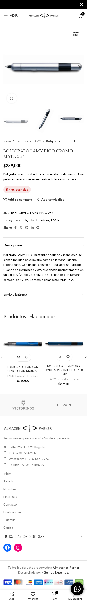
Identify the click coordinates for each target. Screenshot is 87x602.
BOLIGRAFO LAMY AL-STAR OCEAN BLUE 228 (23, 369)
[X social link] (21, 228)
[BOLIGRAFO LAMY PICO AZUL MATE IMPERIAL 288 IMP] (64, 343)
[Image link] (27, 428)
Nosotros (10, 489)
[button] (7, 66)
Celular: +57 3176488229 (26, 465)
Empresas (10, 496)
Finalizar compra (14, 512)
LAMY (37, 141)
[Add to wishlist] (27, 357)
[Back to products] (75, 141)
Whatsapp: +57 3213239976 (29, 459)
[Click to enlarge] (12, 98)
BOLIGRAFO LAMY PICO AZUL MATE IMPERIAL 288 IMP (64, 370)
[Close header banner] (81, 4)
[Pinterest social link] (27, 228)
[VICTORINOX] (23, 405)
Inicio (7, 141)
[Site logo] (43, 15)
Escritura (22, 141)
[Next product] (81, 141)
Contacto (10, 504)
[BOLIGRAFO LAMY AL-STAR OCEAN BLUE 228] (22, 343)
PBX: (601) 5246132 (23, 453)
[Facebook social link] (15, 228)
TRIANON (63, 405)
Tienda (8, 481)
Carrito (8, 527)
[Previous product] (70, 141)
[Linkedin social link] (32, 228)
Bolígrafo (53, 141)
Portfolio (9, 520)
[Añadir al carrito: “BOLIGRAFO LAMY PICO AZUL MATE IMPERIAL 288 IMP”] (60, 357)
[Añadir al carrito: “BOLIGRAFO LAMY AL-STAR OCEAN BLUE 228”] (19, 357)
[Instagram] (18, 548)
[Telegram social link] (38, 228)
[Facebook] (7, 548)
